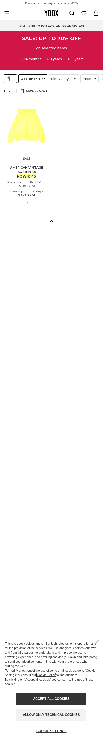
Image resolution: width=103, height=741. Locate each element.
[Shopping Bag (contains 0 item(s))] (96, 13)
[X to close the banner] (97, 642)
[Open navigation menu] (7, 13)
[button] (51, 221)
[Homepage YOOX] (51, 13)
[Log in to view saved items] (84, 13)
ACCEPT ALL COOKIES (51, 699)
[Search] (72, 13)
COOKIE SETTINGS (51, 731)
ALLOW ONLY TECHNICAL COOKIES (51, 715)
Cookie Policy (46, 675)
